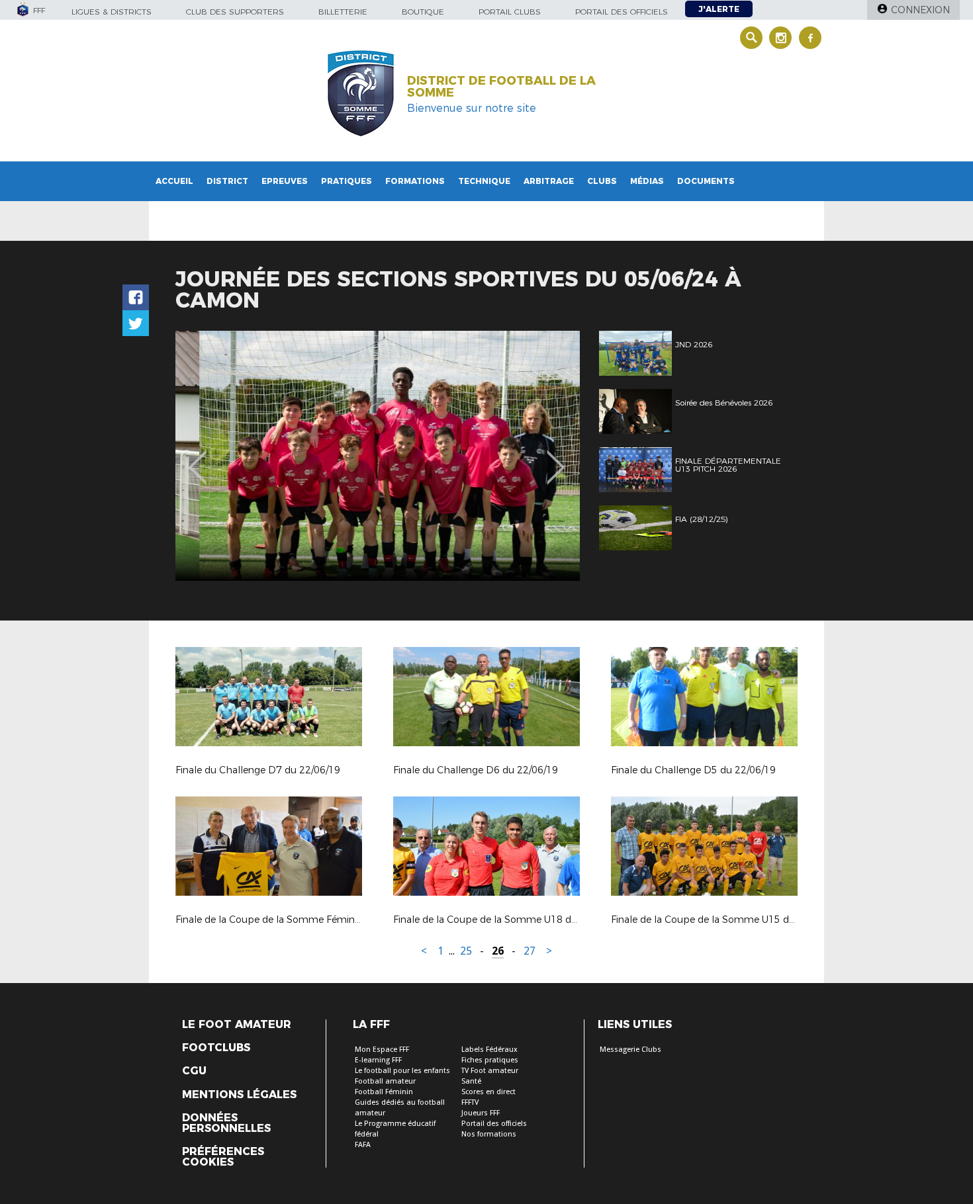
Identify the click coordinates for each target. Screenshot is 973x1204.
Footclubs (216, 1048)
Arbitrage (549, 181)
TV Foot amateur (489, 1070)
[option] (377, 456)
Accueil (174, 181)
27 (529, 951)
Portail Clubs (510, 11)
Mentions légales (239, 1095)
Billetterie (342, 11)
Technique (484, 181)
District (227, 181)
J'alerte (718, 9)
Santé (471, 1081)
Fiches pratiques (489, 1060)
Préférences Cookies (223, 1157)
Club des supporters (235, 11)
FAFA (363, 1144)
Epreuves (284, 181)
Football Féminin (384, 1092)
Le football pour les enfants (402, 1070)
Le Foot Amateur (236, 1024)
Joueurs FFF (480, 1113)
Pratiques (346, 181)
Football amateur (385, 1081)
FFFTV (470, 1102)
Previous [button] (197, 457)
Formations (415, 181)
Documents (706, 181)
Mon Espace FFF (382, 1049)
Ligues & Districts (111, 11)
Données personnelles (226, 1123)
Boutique (423, 11)
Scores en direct (488, 1092)
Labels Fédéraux (489, 1049)
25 (466, 951)
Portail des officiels (621, 11)
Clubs (602, 181)
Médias (647, 181)
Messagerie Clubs (630, 1049)
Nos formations (488, 1134)
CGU (194, 1071)
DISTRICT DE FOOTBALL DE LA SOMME (501, 86)
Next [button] (555, 457)
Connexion (920, 10)
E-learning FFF (378, 1060)
